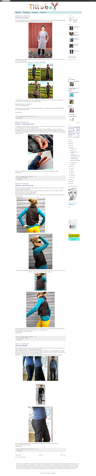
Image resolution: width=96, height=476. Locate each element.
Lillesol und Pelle (73, 116)
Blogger (53, 473)
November (73, 148)
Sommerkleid (71, 134)
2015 (71, 145)
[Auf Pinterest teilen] (21, 118)
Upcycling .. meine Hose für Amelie (24, 185)
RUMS (57, 108)
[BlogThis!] (18, 118)
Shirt (79, 133)
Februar (72, 175)
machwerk (71, 99)
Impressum (43, 12)
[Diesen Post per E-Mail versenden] (17, 118)
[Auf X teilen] (19, 118)
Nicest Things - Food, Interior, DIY (73, 88)
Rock (74, 133)
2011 (71, 183)
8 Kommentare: (31, 176)
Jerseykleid (76, 127)
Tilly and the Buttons (73, 92)
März (72, 173)
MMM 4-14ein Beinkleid (21, 345)
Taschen (78, 134)
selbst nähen (76, 137)
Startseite (18, 12)
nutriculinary (72, 114)
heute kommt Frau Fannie (22, 17)
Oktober (72, 150)
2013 (71, 179)
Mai (71, 170)
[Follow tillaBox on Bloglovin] (72, 200)
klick (27, 131)
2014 (71, 147)
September (73, 162)
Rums (76, 133)
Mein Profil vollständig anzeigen (75, 20)
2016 (71, 143)
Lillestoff (78, 128)
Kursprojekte (26, 12)
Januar (72, 177)
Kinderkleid (71, 128)
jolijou (70, 90)
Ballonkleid (70, 127)
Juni (71, 168)
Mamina (70, 130)
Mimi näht (71, 107)
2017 (71, 141)
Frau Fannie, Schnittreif (24, 105)
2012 (71, 181)
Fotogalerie (35, 12)
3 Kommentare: (31, 336)
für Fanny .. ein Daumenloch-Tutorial (24, 124)
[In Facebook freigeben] (20, 118)
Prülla (49, 129)
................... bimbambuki (74, 81)
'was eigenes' (72, 79)
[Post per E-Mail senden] (35, 116)
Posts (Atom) (23, 457)
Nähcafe (70, 133)
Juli (71, 166)
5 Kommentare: (31, 116)
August (72, 164)
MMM (41, 443)
